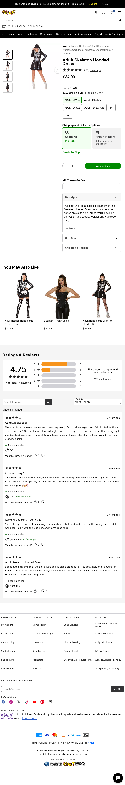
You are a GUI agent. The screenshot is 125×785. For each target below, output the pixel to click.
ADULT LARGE (72, 107)
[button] (37, 66)
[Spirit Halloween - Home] (9, 12)
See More (69, 228)
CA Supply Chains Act (105, 633)
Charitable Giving (72, 642)
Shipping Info (7, 659)
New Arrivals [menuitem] (14, 34)
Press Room (38, 642)
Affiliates (37, 668)
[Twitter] (19, 702)
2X (67, 115)
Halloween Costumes (79, 45)
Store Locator (39, 624)
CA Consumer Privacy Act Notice (107, 625)
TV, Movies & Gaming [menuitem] (108, 34)
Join (117, 689)
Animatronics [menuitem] (83, 34)
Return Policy (7, 642)
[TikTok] (27, 702)
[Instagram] (11, 702)
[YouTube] (34, 702)
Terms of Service (39, 742)
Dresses (66, 53)
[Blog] (50, 702)
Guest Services (71, 624)
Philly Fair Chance (103, 642)
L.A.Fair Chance (102, 651)
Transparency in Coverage (107, 668)
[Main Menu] (120, 12)
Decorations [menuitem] (63, 34)
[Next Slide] (57, 70)
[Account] (104, 12)
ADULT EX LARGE (94, 107)
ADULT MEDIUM (93, 99)
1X (111, 107)
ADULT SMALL (72, 99)
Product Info (7, 668)
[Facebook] (3, 702)
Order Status (7, 633)
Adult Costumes (99, 45)
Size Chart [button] (97, 93)
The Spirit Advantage (43, 633)
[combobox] (62, 20)
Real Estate (38, 659)
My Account (7, 624)
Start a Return (8, 651)
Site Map (68, 633)
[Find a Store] (96, 12)
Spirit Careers (39, 651)
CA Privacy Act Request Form (78, 659)
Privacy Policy (55, 742)
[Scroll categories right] (122, 33)
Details (104, 4)
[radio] (76, 138)
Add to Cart (103, 166)
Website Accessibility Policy (108, 659)
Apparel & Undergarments (98, 49)
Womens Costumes (72, 49)
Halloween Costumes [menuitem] (39, 34)
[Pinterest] (42, 702)
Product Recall (71, 651)
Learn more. (29, 718)
